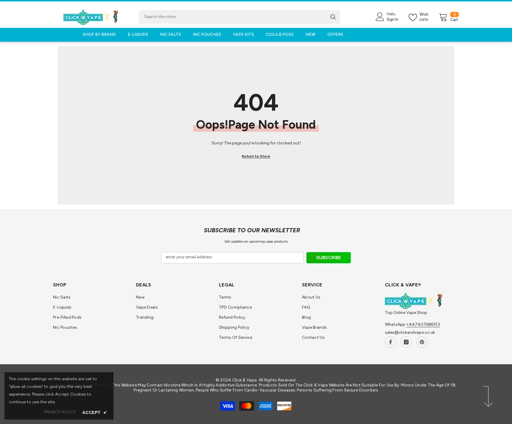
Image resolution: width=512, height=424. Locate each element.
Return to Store (256, 156)
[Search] (239, 17)
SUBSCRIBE (328, 257)
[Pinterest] (422, 342)
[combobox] (232, 17)
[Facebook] (390, 342)
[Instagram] (406, 342)
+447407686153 (423, 324)
